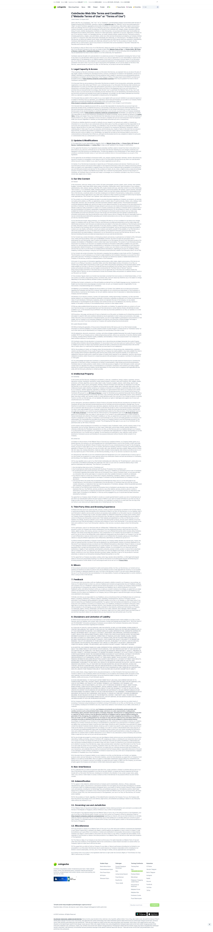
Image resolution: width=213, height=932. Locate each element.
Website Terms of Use (116, 49)
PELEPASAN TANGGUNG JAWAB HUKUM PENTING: (68, 919)
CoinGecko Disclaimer (93, 51)
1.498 (65, 2)
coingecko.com (108, 24)
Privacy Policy (130, 49)
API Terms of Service (95, 393)
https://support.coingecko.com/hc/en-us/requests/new (87, 103)
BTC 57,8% (110, 2)
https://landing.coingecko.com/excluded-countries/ (98, 78)
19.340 (58, 2)
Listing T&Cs (82, 51)
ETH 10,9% (116, 2)
